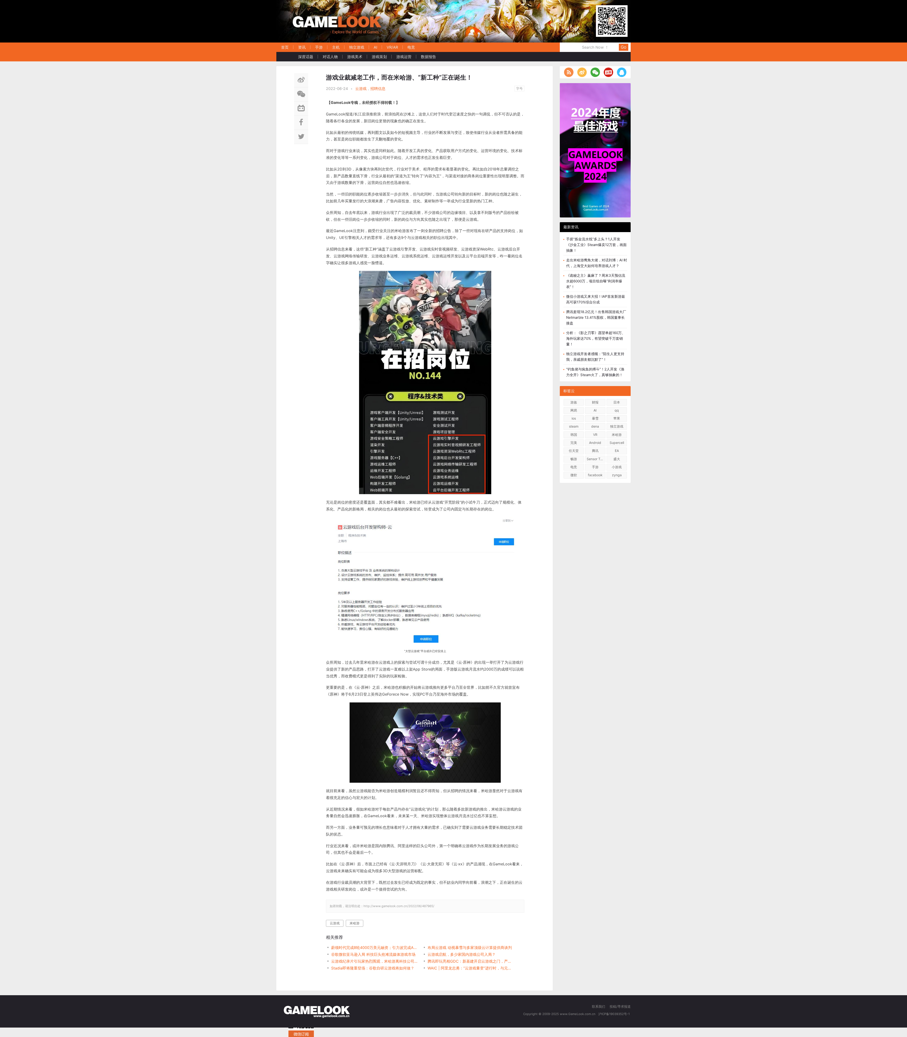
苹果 (616, 418)
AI (375, 47)
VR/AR (392, 47)
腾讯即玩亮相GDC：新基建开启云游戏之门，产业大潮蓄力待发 (471, 961)
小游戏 (617, 467)
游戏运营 (403, 56)
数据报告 (428, 56)
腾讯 (595, 451)
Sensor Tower (596, 459)
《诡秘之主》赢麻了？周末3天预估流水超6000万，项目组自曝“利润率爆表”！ (595, 281)
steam (573, 426)
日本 (616, 402)
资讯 (302, 47)
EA (617, 451)
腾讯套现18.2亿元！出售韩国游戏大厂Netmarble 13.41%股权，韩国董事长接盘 (596, 317)
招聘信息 (377, 88)
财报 (595, 402)
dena (595, 426)
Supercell (617, 443)
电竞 (411, 47)
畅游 (573, 459)
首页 (285, 47)
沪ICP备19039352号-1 (614, 1014)
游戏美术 (354, 56)
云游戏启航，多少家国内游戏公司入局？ (462, 954)
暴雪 (595, 418)
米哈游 (354, 923)
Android (595, 443)
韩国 (573, 435)
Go (623, 47)
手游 (319, 47)
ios (574, 418)
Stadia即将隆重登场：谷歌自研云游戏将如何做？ (372, 968)
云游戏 (361, 88)
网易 (573, 410)
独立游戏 (356, 47)
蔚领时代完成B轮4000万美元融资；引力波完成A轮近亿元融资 (374, 947)
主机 (336, 47)
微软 (573, 475)
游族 (573, 402)
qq (617, 410)
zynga (617, 475)
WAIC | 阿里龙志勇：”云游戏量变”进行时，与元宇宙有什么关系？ (471, 968)
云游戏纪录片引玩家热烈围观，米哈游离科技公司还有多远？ (374, 961)
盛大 (616, 459)
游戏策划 (379, 56)
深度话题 (305, 56)
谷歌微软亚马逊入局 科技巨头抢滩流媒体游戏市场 (373, 954)
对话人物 (330, 56)
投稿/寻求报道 (620, 1006)
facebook (595, 475)
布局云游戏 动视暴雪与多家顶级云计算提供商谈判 (470, 947)
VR (595, 435)
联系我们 (598, 1006)
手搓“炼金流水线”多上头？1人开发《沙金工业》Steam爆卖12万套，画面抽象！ (596, 245)
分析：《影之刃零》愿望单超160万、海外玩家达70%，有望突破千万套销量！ (595, 338)
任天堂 (574, 451)
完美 (573, 443)
